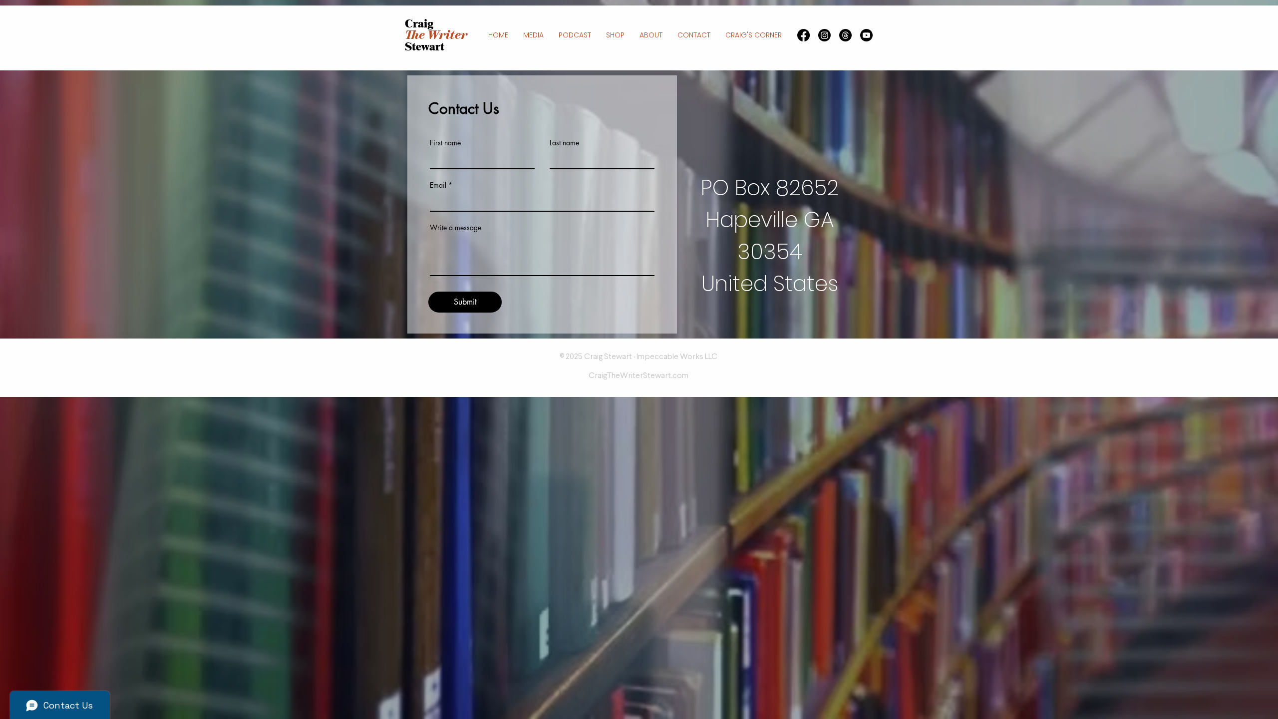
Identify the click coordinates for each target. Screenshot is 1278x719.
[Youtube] (866, 35)
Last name (564, 142)
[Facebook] (803, 35)
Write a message (455, 227)
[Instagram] (824, 35)
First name (445, 142)
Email (438, 185)
